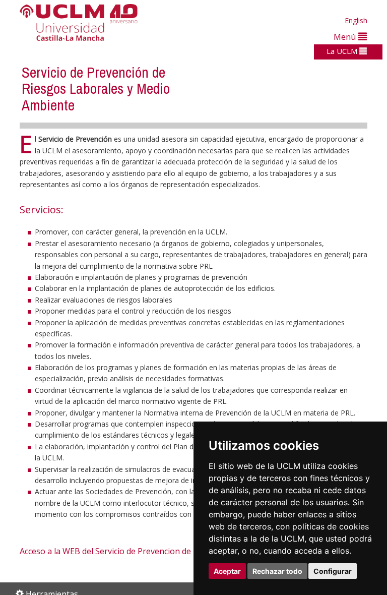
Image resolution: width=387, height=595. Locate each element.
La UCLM (343, 51)
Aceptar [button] (227, 571)
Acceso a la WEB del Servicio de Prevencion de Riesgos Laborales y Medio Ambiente (176, 551)
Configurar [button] (332, 571)
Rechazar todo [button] (277, 571)
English (356, 20)
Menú (346, 36)
